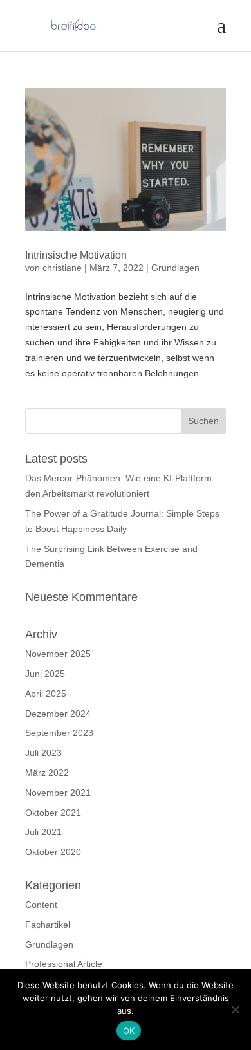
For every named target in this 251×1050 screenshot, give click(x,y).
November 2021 (58, 793)
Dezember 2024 (58, 713)
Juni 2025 (45, 673)
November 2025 (58, 654)
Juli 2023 (43, 753)
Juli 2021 (43, 832)
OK (129, 1031)
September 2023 (59, 733)
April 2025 (45, 693)
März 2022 (47, 773)
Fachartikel (47, 924)
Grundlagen (175, 267)
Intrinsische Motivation (76, 255)
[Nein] (234, 1009)
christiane (62, 267)
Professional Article (63, 964)
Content (41, 904)
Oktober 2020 (53, 852)
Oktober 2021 (53, 812)
